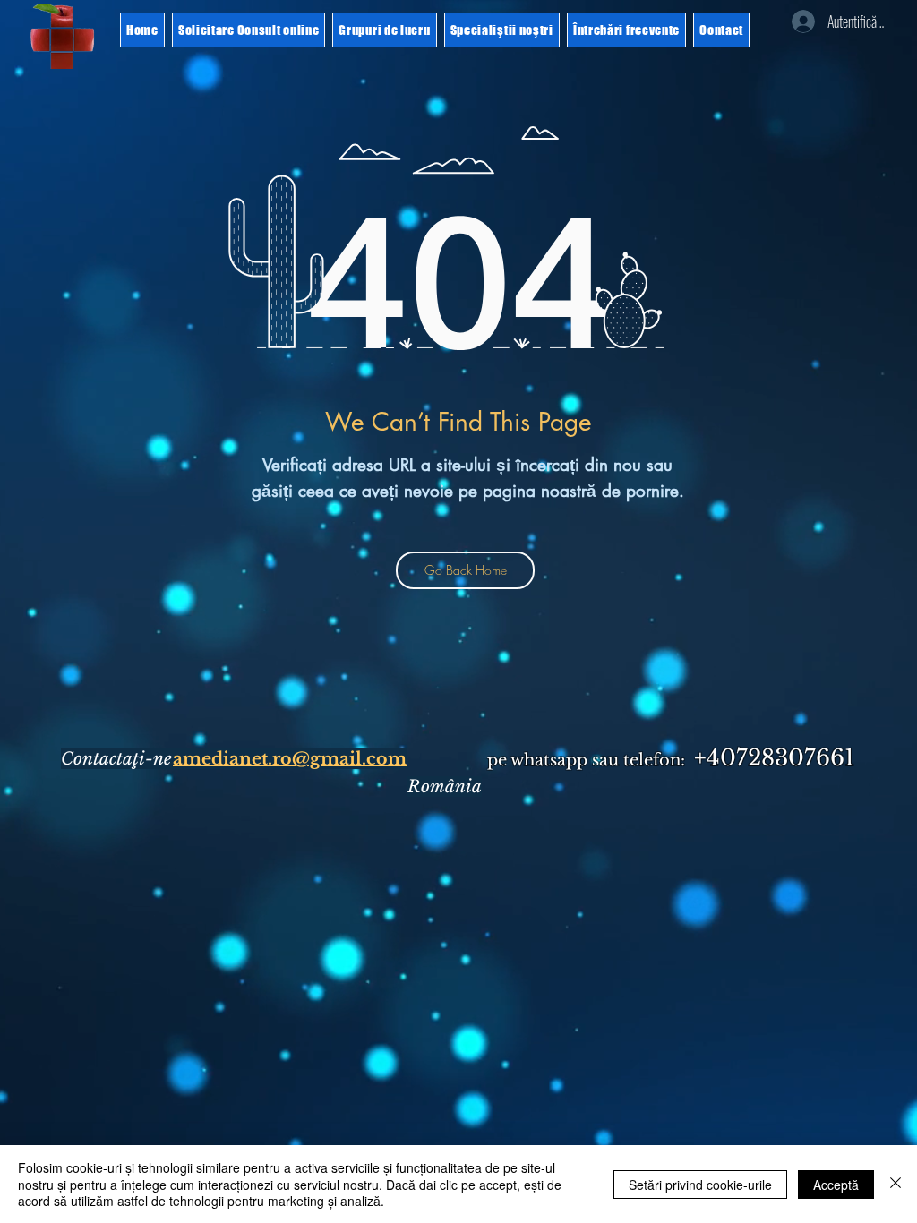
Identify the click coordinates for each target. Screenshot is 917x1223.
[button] (62, 36)
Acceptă (836, 1184)
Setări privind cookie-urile (700, 1184)
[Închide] (895, 1184)
